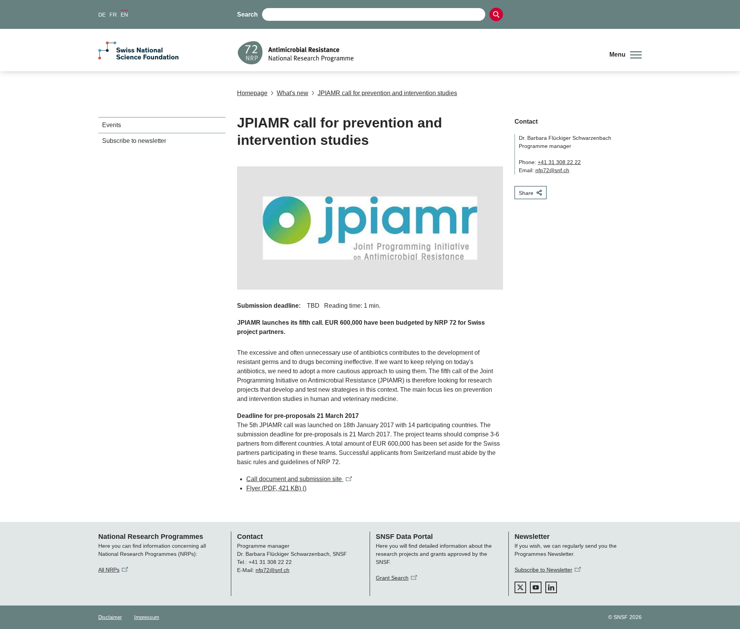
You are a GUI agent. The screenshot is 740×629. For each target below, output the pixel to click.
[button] (625, 54)
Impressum (146, 617)
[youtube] (536, 587)
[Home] (418, 52)
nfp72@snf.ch (552, 170)
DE (102, 15)
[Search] (496, 14)
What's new (292, 93)
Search (247, 14)
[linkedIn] (551, 587)
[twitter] (520, 587)
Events (111, 125)
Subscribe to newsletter (134, 141)
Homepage (252, 93)
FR (113, 15)
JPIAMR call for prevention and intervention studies (387, 93)
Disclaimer (110, 617)
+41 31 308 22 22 (559, 162)
